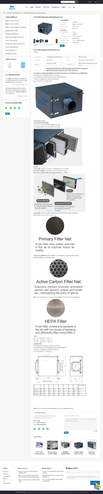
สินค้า (31, 7)
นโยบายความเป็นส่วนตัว (20, 492)
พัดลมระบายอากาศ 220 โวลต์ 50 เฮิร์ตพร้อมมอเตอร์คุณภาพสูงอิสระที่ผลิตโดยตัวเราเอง (29, 476)
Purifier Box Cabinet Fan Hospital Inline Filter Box (92, 453)
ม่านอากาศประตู (10, 40)
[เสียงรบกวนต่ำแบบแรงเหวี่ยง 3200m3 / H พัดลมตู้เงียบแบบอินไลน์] (52, 445)
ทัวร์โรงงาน (46, 7)
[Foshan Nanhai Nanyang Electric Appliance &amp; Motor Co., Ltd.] (12, 7)
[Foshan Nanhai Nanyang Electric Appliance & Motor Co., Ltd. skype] (20, 108)
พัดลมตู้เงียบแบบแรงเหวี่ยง (57, 408)
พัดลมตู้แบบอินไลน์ (17, 13)
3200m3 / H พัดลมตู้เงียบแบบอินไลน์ (44, 408)
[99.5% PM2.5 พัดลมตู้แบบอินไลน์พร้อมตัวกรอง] (45, 29)
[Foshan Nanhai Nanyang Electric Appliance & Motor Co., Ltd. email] (7, 108)
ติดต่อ (62, 45)
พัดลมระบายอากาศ (10, 20)
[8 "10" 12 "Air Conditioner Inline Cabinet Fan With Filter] (39, 445)
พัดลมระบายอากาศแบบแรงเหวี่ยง (14, 27)
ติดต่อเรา (64, 7)
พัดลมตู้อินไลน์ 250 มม (68, 408)
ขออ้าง (89, 1)
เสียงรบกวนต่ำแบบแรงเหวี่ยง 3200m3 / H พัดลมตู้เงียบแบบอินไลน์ (52, 453)
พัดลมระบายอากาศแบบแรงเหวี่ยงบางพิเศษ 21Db (29, 480)
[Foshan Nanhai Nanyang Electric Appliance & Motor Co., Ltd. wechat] (16, 108)
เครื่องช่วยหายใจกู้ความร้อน (13, 37)
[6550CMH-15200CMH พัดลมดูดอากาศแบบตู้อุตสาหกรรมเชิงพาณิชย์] (65, 445)
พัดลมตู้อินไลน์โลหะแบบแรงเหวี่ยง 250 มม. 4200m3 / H (53, 476)
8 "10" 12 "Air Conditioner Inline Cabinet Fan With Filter (39, 453)
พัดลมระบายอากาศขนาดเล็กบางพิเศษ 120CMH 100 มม (28, 472)
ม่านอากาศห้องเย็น (10, 47)
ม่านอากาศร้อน (9, 50)
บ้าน (27, 7)
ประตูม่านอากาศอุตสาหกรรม (13, 44)
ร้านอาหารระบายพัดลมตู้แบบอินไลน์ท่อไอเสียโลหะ (53, 472)
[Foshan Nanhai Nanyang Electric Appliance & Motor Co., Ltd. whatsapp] (11, 108)
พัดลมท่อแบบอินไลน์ (11, 34)
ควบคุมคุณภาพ (55, 7)
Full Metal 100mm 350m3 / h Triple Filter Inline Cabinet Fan (78, 453)
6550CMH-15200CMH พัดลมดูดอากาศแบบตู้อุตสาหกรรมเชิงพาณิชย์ (65, 453)
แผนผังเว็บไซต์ (7, 483)
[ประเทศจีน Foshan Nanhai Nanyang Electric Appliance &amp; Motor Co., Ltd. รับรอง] (9, 65)
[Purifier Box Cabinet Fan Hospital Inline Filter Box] (91, 445)
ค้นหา (76, 1)
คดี (73, 7)
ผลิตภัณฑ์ (9, 13)
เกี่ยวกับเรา (38, 7)
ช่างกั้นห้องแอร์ (9, 53)
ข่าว (69, 7)
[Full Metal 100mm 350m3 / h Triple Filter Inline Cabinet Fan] (78, 445)
